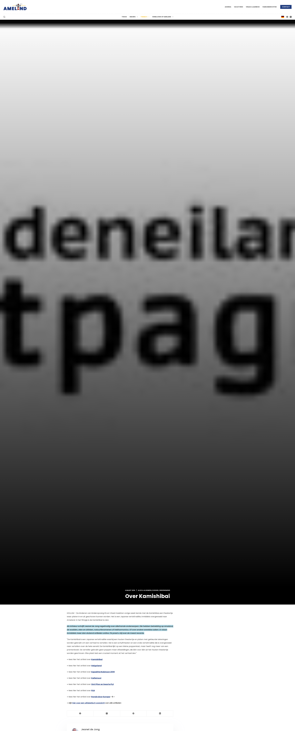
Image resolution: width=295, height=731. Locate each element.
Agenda (228, 7)
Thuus (124, 17)
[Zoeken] (4, 17)
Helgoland (96, 665)
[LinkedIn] (160, 713)
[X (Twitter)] (291, 17)
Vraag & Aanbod (253, 7)
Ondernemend (164, 590)
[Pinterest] (133, 713)
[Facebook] (287, 17)
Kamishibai (97, 659)
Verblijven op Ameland (161, 17)
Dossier (155, 590)
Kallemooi (96, 678)
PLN (93, 690)
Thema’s (144, 17)
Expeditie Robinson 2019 (103, 672)
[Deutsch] (282, 17)
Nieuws (133, 17)
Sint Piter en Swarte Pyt (102, 684)
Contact (286, 7)
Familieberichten (270, 7)
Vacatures (238, 7)
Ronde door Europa (100, 696)
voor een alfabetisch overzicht (88, 703)
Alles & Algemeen (145, 590)
